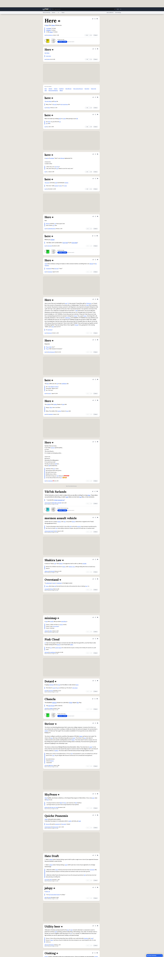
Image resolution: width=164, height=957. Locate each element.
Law (55, 563)
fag (58, 167)
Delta (46, 798)
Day (56, 528)
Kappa (80, 736)
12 (45, 643)
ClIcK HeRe (74, 243)
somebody (48, 268)
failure (73, 740)
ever (55, 101)
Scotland (52, 158)
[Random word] (114, 9)
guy (53, 225)
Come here (48, 56)
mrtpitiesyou (50, 35)
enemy (56, 386)
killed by (53, 386)
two (61, 477)
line (70, 526)
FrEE (64, 243)
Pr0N (66, 243)
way (54, 468)
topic (54, 583)
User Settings (118, 12)
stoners (66, 182)
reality (71, 644)
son (60, 122)
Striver (46, 765)
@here (61, 90)
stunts (58, 894)
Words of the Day (46, 12)
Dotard (46, 690)
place (46, 25)
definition (67, 318)
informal (62, 158)
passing (56, 186)
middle (48, 404)
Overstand (47, 589)
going (54, 688)
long (59, 685)
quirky (69, 821)
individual (51, 685)
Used (46, 264)
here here (87, 89)
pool (92, 938)
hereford (61, 89)
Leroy (47, 586)
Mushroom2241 (55, 827)
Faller (50, 347)
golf (56, 932)
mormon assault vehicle (49, 531)
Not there (47, 53)
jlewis (49, 59)
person (53, 447)
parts (47, 158)
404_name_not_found (54, 807)
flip (78, 702)
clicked (52, 240)
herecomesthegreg (53, 90)
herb (60, 118)
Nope (51, 940)
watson (49, 897)
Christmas (88, 303)
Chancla (46, 708)
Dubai (63, 566)
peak (79, 821)
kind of (73, 521)
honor (75, 316)
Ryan (47, 347)
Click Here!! (50, 246)
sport (66, 865)
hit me (52, 706)
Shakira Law (47, 571)
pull (50, 894)
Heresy (55, 89)
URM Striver (51, 765)
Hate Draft (46, 879)
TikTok (55, 500)
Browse (53, 12)
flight (61, 803)
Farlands (60, 500)
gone (74, 738)
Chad (56, 870)
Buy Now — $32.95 (62, 41)
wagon (59, 521)
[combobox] (84, 9)
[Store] (118, 9)
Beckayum (50, 333)
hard (48, 800)
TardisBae (51, 708)
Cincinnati (92, 870)
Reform (61, 563)
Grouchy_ (49, 393)
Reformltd (52, 571)
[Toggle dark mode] (121, 9)
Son (47, 123)
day (68, 930)
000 (76, 803)
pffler (51, 879)
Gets (49, 386)
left (77, 118)
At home (48, 30)
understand (49, 583)
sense (77, 685)
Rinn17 (49, 107)
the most (56, 268)
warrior (79, 526)
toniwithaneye (52, 652)
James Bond (54, 894)
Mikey (51, 407)
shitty (46, 891)
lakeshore (52, 944)
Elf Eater (51, 589)
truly (61, 104)
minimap (46, 631)
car (49, 891)
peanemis (57, 824)
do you (54, 626)
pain (63, 404)
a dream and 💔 (51, 481)
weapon (54, 702)
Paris (65, 803)
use (57, 383)
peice (60, 186)
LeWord (50, 631)
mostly (51, 621)
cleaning (86, 938)
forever (76, 325)
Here (45, 35)
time (89, 495)
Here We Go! (68, 89)
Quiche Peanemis (48, 827)
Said (67, 497)
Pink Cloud (47, 652)
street (51, 32)
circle (64, 118)
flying (70, 702)
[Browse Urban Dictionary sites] (46, 9)
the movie (63, 824)
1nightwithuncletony (52, 228)
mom (49, 706)
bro (63, 500)
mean (87, 305)
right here (50, 330)
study (90, 747)
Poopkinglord (50, 414)
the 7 (86, 586)
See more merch (71, 41)
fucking (55, 404)
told (55, 586)
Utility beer (47, 944)
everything (63, 621)
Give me (48, 824)
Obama (47, 223)
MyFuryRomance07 (51, 352)
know (57, 626)
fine (53, 327)
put (55, 223)
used (56, 182)
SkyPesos (46, 807)
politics (56, 750)
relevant (91, 264)
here (46, 89)
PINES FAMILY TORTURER (56, 503)
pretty (56, 648)
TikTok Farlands (48, 503)
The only (47, 101)
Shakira (70, 566)
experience (65, 104)
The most (47, 182)
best (48, 383)
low (80, 497)
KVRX (56, 531)
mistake (84, 563)
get (55, 167)
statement (59, 583)
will (76, 310)
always (53, 25)
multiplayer (64, 383)
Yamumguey (50, 271)
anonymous (51, 690)
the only (55, 104)
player (61, 624)
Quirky (46, 819)
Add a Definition (110, 12)
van (64, 521)
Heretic (50, 89)
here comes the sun (78, 89)
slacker (46, 731)
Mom (49, 122)
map (46, 621)
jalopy (46, 897)
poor (93, 798)
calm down (75, 688)
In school (48, 28)
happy (59, 648)
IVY (71, 753)
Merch (96, 35)
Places (63, 12)
